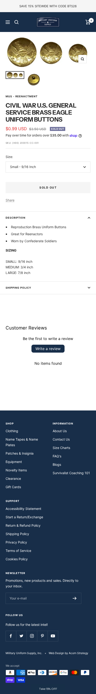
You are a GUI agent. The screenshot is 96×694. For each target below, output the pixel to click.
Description (15, 217)
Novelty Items (16, 470)
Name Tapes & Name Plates (22, 442)
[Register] (75, 598)
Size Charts (61, 448)
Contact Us (61, 439)
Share (10, 200)
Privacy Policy (16, 542)
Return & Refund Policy (23, 525)
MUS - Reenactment (22, 96)
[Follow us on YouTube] (53, 636)
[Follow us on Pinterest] (42, 636)
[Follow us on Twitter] (21, 636)
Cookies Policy (17, 559)
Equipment (14, 462)
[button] (48, 689)
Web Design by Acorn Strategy (68, 653)
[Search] (16, 22)
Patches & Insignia (20, 453)
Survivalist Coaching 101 (71, 473)
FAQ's (57, 456)
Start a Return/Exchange (24, 517)
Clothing (12, 431)
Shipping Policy (18, 287)
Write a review (48, 348)
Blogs (57, 464)
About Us (60, 431)
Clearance (13, 478)
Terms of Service (18, 551)
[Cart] (88, 22)
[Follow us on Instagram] (32, 636)
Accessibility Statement (23, 509)
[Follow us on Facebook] (11, 636)
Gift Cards (13, 487)
